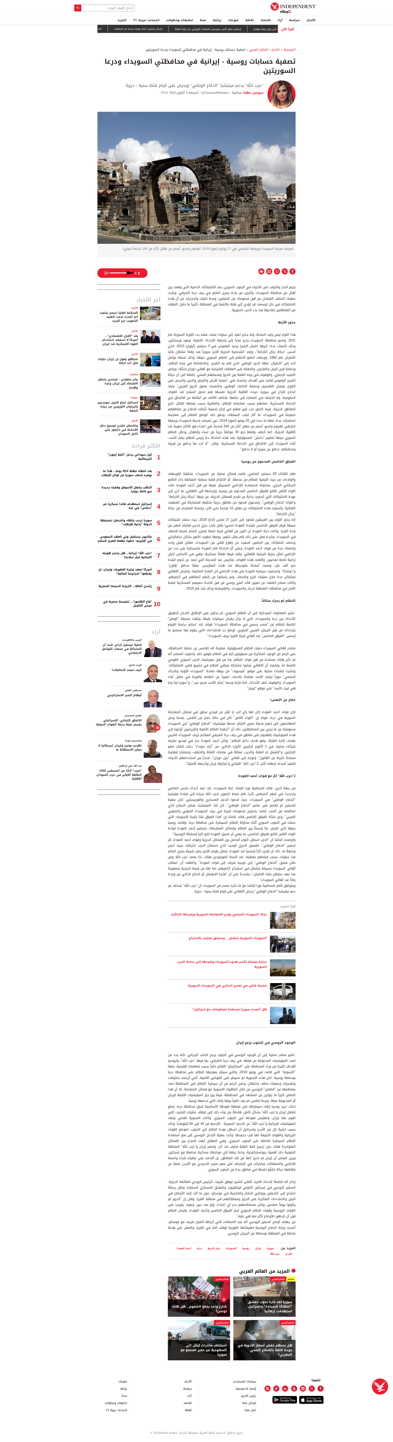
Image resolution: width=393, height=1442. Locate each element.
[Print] (261, 271)
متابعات (134, 374)
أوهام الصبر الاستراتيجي (124, 695)
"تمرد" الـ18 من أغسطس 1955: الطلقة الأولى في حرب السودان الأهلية (119, 774)
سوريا (270, 1248)
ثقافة (249, 20)
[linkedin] (285, 1389)
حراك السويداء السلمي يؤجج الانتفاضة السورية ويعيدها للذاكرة (219, 914)
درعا (199, 1248)
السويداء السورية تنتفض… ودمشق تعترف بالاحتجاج (228, 938)
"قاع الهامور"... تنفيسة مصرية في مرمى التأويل (127, 604)
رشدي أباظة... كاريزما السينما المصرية (125, 586)
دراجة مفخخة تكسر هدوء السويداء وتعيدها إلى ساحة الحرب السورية (222, 964)
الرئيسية (289, 49)
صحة (203, 20)
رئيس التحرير (248, 1395)
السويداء (231, 1248)
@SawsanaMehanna (215, 92)
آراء (279, 20)
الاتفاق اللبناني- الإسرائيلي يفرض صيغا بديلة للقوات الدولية (119, 722)
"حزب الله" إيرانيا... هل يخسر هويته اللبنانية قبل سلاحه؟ (127, 555)
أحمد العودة (184, 1248)
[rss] (267, 1389)
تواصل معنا (249, 1402)
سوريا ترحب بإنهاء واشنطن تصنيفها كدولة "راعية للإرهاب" (126, 522)
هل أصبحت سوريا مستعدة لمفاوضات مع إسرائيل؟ (230, 1009)
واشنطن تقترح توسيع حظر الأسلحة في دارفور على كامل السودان (119, 429)
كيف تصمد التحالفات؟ (127, 670)
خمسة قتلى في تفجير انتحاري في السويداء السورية (227, 985)
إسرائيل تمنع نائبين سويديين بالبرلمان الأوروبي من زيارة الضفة (235, 29)
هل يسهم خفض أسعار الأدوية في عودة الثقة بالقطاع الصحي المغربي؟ (264, 1350)
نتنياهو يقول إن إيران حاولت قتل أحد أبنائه (118, 361)
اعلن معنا (250, 1410)
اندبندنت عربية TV (146, 20)
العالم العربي (258, 49)
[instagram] (303, 1389)
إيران (258, 1248)
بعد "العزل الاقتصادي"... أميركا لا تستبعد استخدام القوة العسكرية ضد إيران (120, 340)
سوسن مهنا (252, 92)
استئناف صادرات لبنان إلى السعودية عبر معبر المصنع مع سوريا (204, 1350)
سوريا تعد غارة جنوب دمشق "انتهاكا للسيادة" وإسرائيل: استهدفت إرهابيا (269, 1306)
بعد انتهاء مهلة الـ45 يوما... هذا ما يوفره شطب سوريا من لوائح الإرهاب (126, 473)
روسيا (245, 1248)
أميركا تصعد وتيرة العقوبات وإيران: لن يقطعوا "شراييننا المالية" (125, 571)
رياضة (217, 20)
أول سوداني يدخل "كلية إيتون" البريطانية (130, 457)
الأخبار (310, 20)
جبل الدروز (214, 1248)
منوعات (233, 20)
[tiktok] (276, 1389)
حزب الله (274, 1254)
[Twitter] (312, 1389)
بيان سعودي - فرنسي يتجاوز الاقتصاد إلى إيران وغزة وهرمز (118, 383)
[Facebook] (320, 1389)
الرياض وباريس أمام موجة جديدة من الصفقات (165, 29)
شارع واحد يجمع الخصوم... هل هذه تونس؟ (199, 1308)
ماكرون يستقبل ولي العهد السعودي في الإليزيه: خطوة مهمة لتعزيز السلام (125, 539)
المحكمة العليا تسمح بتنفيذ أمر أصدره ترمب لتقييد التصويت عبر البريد (119, 317)
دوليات (134, 397)
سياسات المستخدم (244, 1381)
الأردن (288, 1254)
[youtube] (294, 1389)
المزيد (121, 20)
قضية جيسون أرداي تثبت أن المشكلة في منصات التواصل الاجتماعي (122, 649)
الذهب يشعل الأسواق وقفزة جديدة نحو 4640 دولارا (101, 29)
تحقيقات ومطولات (179, 20)
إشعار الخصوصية (246, 1388)
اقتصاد (265, 20)
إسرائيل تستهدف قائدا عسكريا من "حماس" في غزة (127, 506)
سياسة (294, 20)
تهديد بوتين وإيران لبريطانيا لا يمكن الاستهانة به (120, 747)
